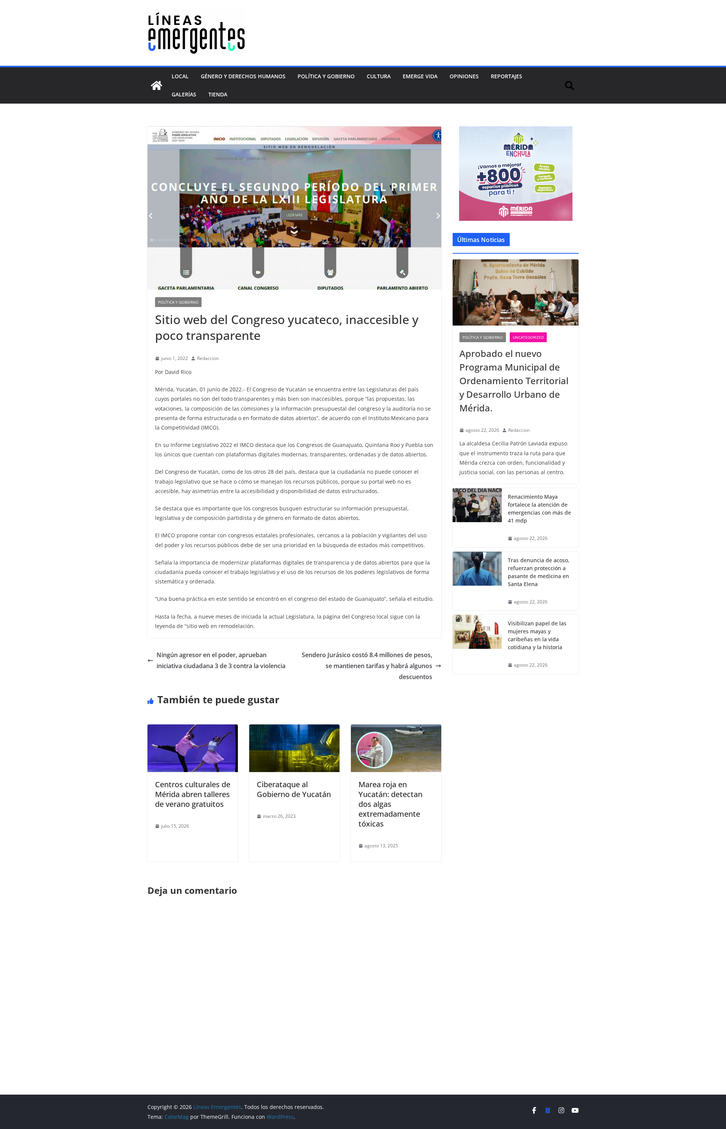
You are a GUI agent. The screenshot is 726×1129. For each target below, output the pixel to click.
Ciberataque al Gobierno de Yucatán (294, 789)
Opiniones (464, 76)
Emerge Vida (420, 76)
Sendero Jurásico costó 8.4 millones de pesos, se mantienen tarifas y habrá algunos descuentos (367, 666)
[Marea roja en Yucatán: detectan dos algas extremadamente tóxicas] (396, 730)
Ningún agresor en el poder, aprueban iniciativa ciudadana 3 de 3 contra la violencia (221, 660)
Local (180, 76)
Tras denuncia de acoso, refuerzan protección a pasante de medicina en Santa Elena (538, 572)
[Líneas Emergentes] (156, 85)
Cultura (379, 76)
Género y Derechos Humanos (243, 76)
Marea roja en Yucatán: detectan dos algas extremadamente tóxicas (390, 804)
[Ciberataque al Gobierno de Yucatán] (294, 730)
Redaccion (208, 358)
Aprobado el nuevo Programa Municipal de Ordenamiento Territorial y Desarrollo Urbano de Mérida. (513, 380)
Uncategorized (528, 337)
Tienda (217, 94)
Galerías (184, 94)
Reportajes (506, 76)
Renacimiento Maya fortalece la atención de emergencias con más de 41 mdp (539, 508)
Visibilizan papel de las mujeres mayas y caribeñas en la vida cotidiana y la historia (537, 635)
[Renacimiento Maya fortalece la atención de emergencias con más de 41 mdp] (477, 517)
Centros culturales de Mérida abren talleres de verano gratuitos (192, 794)
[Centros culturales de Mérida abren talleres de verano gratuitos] (192, 730)
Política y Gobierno (326, 76)
